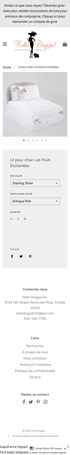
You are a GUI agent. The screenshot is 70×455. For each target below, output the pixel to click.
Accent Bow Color (21, 194)
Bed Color (16, 176)
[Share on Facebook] (13, 256)
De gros (35, 377)
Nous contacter (35, 358)
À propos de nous (35, 352)
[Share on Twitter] (21, 256)
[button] (47, 448)
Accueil (7, 66)
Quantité (15, 212)
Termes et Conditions (35, 365)
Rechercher (35, 346)
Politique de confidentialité (35, 371)
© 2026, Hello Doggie (34, 431)
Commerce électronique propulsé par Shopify (35, 436)
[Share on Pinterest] (30, 256)
